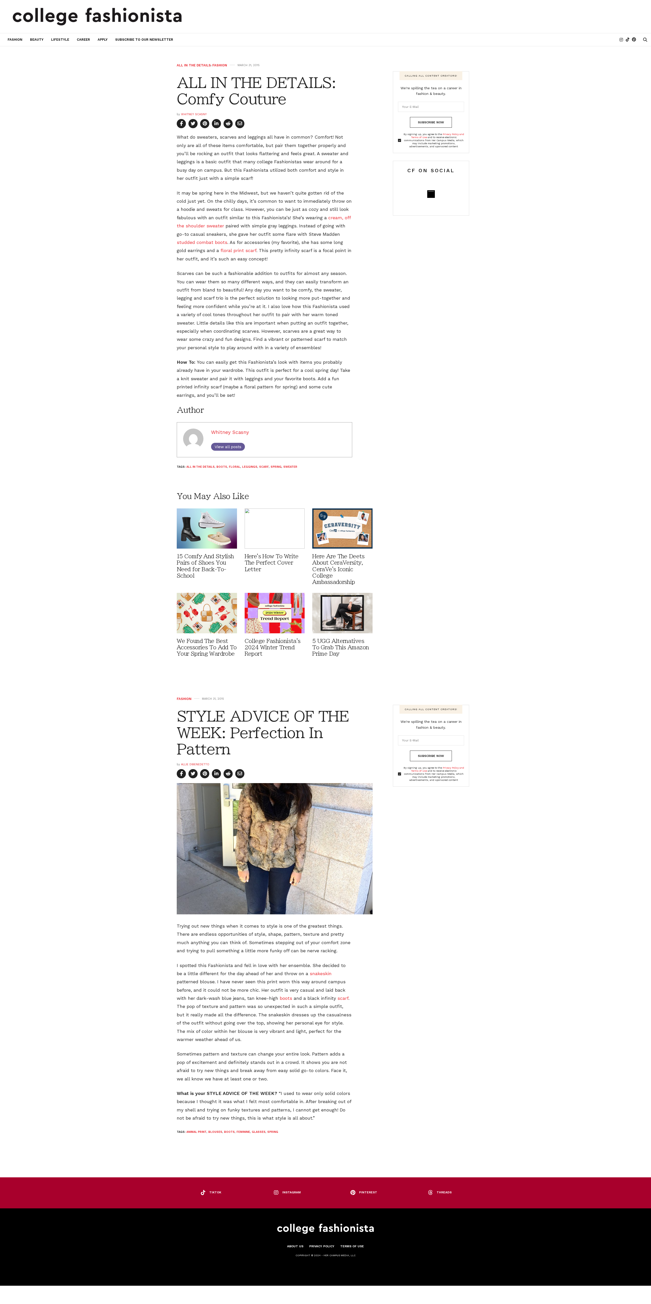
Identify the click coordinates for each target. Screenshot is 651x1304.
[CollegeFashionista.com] (97, 16)
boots (286, 998)
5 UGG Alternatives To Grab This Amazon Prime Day (340, 647)
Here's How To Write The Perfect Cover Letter (272, 563)
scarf (342, 998)
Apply (103, 39)
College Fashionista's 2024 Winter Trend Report (273, 647)
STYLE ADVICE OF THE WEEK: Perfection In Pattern (263, 732)
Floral (234, 466)
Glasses (258, 1132)
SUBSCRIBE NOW (431, 122)
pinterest (368, 1192)
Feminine (243, 1132)
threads (444, 1192)
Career (83, 39)
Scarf (264, 466)
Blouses (215, 1132)
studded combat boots (202, 242)
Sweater (290, 466)
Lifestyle (60, 39)
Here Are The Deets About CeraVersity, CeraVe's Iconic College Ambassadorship (338, 569)
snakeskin (321, 973)
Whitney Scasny (194, 114)
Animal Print (196, 1132)
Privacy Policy (321, 1246)
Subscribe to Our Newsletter (144, 39)
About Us (295, 1246)
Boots (221, 466)
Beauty (36, 39)
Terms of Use (352, 1246)
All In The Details (194, 65)
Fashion (15, 39)
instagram (291, 1192)
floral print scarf (238, 250)
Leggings (249, 466)
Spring (276, 466)
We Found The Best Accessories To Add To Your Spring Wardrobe (207, 647)
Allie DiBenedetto (195, 764)
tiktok (215, 1192)
